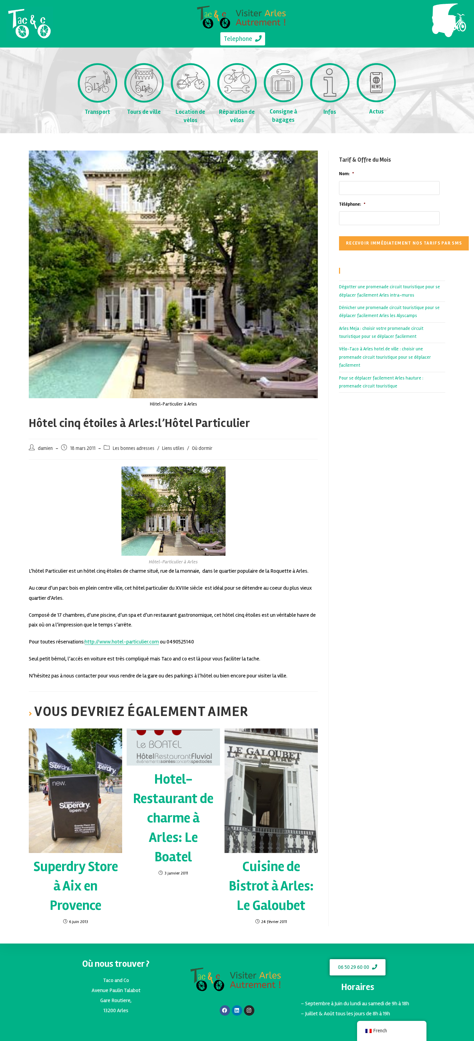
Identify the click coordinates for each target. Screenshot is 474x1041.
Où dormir (202, 448)
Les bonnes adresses (133, 448)
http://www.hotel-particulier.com (122, 641)
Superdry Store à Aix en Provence (75, 886)
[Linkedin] (237, 1010)
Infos (329, 112)
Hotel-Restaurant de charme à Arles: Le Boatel (173, 818)
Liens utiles (173, 448)
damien (45, 448)
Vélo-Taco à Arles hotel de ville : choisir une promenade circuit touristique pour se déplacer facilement (385, 357)
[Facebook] (225, 1010)
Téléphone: (352, 204)
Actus (376, 111)
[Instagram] (249, 1010)
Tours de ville (144, 112)
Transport (97, 112)
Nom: (346, 174)
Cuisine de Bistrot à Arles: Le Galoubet (271, 886)
